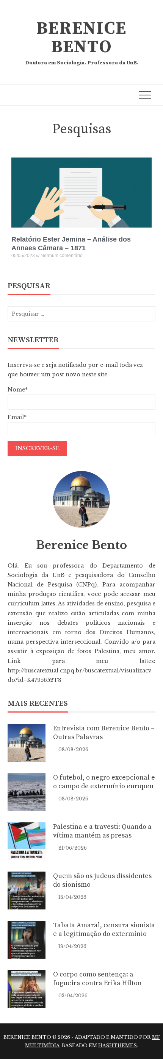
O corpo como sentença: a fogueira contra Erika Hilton (97, 978)
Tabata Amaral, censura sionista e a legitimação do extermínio (104, 929)
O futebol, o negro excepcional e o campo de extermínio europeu (104, 782)
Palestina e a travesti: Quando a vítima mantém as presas (102, 831)
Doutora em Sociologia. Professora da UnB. (81, 62)
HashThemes (117, 1045)
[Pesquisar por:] (81, 313)
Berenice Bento (81, 38)
